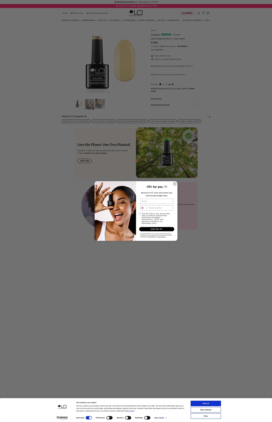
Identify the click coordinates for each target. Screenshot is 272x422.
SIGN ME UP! (157, 229)
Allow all (206, 403)
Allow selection (206, 410)
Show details (159, 418)
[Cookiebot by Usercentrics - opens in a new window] (62, 417)
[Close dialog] (174, 183)
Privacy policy (129, 411)
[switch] (109, 417)
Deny (206, 416)
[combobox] (144, 207)
